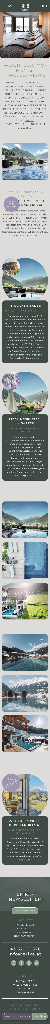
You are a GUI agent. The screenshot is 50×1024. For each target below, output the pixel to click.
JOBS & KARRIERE (25, 992)
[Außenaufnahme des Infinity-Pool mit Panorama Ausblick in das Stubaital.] (25, 652)
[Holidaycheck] (36, 963)
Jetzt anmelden (25, 910)
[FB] (46, 6)
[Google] (29, 963)
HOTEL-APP (25, 988)
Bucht (29, 120)
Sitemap (37, 1009)
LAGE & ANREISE (25, 981)
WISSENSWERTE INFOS (25, 984)
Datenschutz (33, 1005)
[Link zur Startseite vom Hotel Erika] (25, 7)
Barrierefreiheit (18, 1009)
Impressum (15, 1005)
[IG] (42, 6)
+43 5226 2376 (24, 949)
